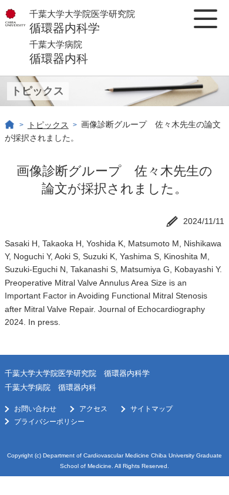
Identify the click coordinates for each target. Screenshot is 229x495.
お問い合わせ (35, 409)
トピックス (48, 125)
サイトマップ (151, 409)
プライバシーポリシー (49, 422)
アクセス (93, 409)
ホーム (10, 125)
